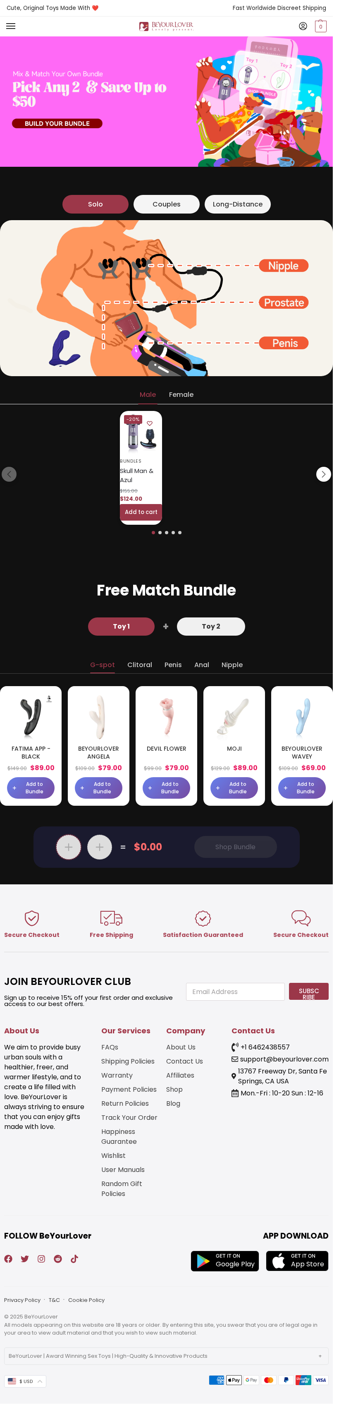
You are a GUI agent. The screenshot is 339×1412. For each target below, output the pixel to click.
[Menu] (18, 26)
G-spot (102, 665)
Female (181, 394)
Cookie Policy (86, 1300)
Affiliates (180, 1075)
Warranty (117, 1075)
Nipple (232, 665)
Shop (174, 1089)
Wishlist (113, 1155)
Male (148, 394)
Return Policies (125, 1103)
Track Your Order (129, 1117)
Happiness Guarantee (119, 1136)
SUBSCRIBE (309, 993)
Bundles (131, 461)
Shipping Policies (128, 1061)
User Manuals (123, 1169)
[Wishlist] (149, 423)
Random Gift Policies (121, 1188)
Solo (95, 204)
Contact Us (184, 1061)
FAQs (109, 1047)
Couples (167, 204)
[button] (320, 26)
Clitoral (139, 665)
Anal (201, 665)
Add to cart (141, 512)
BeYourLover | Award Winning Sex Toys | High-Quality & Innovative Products (108, 1356)
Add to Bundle (34, 787)
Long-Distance (238, 204)
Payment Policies (129, 1089)
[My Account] (303, 26)
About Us (181, 1047)
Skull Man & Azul (136, 475)
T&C (54, 1300)
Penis (173, 665)
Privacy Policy (22, 1300)
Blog (173, 1103)
